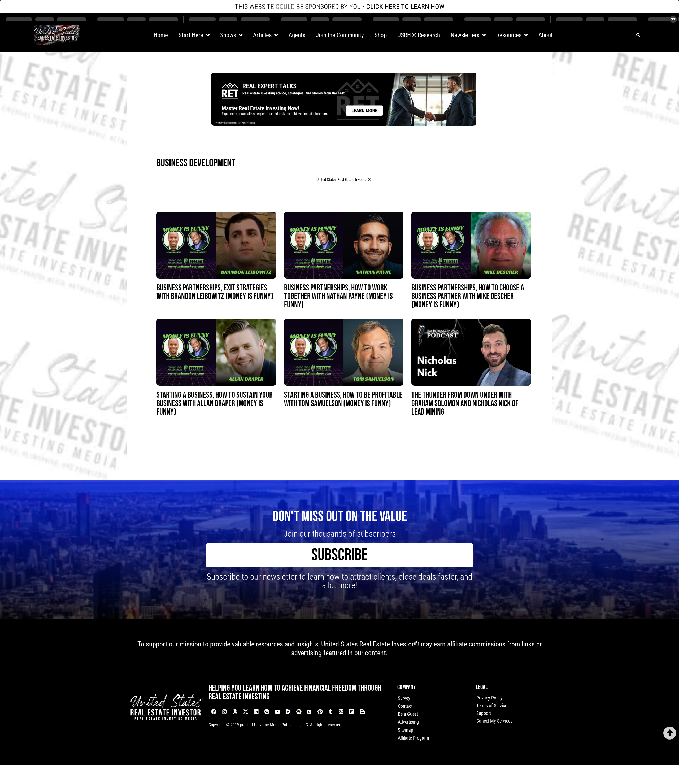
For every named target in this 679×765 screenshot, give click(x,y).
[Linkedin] (256, 711)
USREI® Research (418, 35)
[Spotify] (298, 711)
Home (161, 35)
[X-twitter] (245, 711)
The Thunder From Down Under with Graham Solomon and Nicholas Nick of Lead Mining (464, 403)
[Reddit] (267, 711)
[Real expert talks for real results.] (343, 124)
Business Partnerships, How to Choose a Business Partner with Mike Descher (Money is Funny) (467, 296)
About (545, 35)
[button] (638, 35)
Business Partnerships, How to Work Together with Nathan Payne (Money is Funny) (338, 296)
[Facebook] (213, 711)
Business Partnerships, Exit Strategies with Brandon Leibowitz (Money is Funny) (214, 292)
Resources (508, 35)
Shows (228, 35)
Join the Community (340, 35)
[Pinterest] (320, 711)
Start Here (191, 35)
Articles (262, 35)
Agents (297, 35)
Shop (381, 35)
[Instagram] (224, 711)
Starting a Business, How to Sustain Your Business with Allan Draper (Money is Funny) (214, 403)
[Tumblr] (330, 711)
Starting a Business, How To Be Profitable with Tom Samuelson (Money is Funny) (343, 399)
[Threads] (235, 711)
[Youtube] (277, 711)
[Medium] (341, 711)
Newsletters (465, 35)
